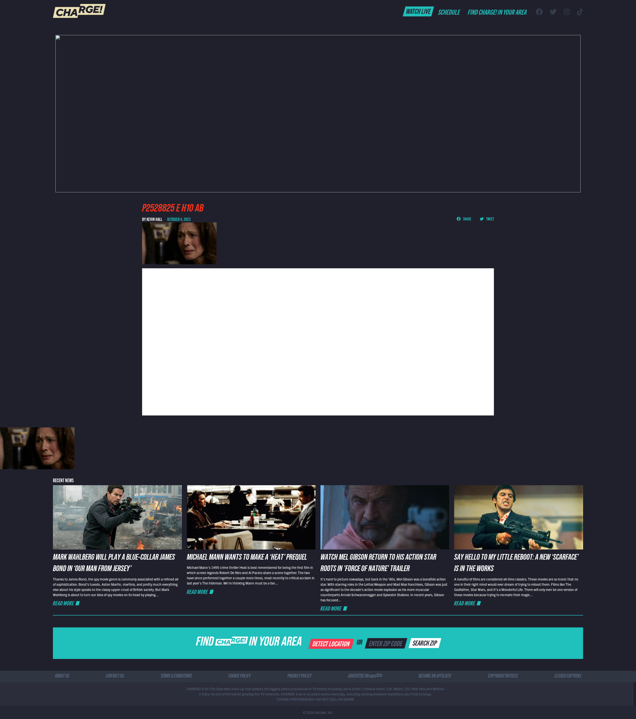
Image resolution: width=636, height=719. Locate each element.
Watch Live (418, 10)
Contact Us (115, 676)
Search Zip (425, 642)
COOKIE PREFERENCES (295, 699)
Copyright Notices (503, 676)
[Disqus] (318, 341)
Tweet (490, 218)
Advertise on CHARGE (365, 676)
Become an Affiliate (435, 676)
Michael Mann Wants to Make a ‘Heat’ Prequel (247, 558)
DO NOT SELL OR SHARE (335, 699)
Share (467, 218)
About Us (62, 676)
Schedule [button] (449, 11)
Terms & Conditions (176, 676)
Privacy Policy (299, 676)
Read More (63, 603)
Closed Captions (568, 676)
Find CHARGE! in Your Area (497, 11)
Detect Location (331, 643)
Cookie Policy (240, 676)
